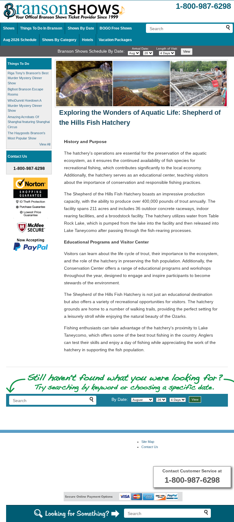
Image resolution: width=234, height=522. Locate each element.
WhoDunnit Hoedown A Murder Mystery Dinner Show (25, 105)
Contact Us (149, 447)
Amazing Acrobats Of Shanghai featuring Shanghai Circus (29, 122)
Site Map (147, 441)
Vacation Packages (115, 40)
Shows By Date (81, 28)
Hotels (87, 40)
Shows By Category (59, 40)
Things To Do (18, 63)
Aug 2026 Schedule (20, 40)
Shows (9, 28)
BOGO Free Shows (116, 28)
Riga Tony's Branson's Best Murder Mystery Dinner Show (28, 78)
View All (44, 144)
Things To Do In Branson (41, 28)
